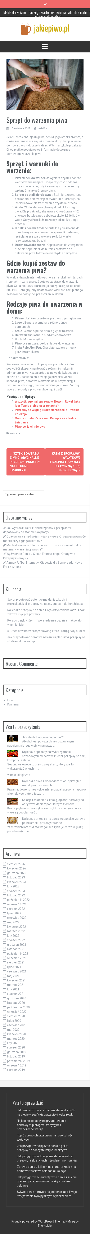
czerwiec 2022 (16, 917)
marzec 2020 (16, 1038)
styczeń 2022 (16, 940)
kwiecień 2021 (16, 980)
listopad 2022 (16, 895)
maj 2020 (13, 1029)
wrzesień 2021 (17, 958)
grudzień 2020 (16, 998)
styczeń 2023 (16, 891)
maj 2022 (13, 922)
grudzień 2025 (16, 873)
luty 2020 (13, 1043)
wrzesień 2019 (17, 1065)
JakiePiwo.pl (44, 128)
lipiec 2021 (14, 967)
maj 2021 (13, 976)
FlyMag (70, 1221)
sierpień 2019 (16, 1069)
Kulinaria (15, 433)
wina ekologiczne (18, 774)
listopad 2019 (16, 1056)
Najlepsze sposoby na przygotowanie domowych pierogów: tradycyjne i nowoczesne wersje (41, 1125)
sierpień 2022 (16, 908)
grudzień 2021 (16, 944)
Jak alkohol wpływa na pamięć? (43, 737)
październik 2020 (18, 1007)
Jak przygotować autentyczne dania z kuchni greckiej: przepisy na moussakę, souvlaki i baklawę (47, 1181)
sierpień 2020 (16, 1016)
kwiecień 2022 (16, 926)
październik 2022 (18, 899)
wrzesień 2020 (17, 1011)
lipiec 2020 (14, 1020)
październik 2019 (18, 1061)
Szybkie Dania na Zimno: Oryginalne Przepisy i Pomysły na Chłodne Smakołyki (25, 462)
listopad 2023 (16, 877)
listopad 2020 (16, 1002)
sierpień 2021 (16, 962)
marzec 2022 (16, 931)
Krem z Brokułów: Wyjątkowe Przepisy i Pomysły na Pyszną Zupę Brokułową (65, 462)
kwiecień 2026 (16, 868)
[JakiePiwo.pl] (45, 28)
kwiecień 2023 (16, 882)
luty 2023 (13, 886)
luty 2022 (13, 935)
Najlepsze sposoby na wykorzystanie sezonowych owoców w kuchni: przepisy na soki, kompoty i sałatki (46, 756)
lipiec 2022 (14, 913)
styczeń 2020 (16, 1047)
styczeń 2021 (16, 993)
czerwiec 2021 (16, 971)
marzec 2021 (16, 984)
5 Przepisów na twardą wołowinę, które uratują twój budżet (46, 631)
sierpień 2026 (16, 864)
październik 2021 (18, 953)
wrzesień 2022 (17, 904)
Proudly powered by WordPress (32, 1221)
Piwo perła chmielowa (30, 426)
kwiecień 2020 (16, 1034)
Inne (10, 700)
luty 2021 (13, 989)
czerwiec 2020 (16, 1025)
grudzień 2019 (16, 1052)
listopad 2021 (16, 949)
